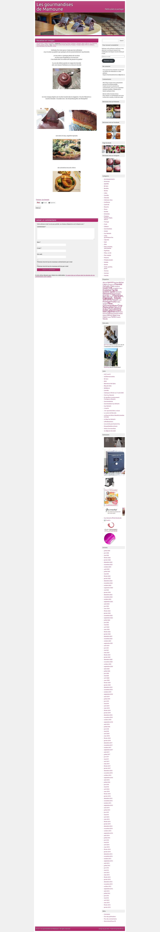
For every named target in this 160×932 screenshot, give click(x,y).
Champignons (110, 284)
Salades (106, 262)
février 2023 (107, 611)
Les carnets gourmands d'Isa (112, 424)
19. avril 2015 (40, 43)
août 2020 (106, 668)
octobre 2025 (107, 567)
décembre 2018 (108, 715)
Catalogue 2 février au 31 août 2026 (114, 392)
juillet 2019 (107, 699)
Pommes (115, 313)
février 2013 (107, 877)
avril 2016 (106, 789)
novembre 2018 (108, 717)
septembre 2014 (108, 833)
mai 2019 (106, 703)
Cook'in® (106, 204)
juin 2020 (106, 673)
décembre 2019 (108, 687)
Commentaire (41, 226)
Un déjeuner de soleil (110, 431)
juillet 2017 (107, 754)
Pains (121, 312)
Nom (39, 242)
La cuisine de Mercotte (110, 413)
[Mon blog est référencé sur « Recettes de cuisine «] (114, 539)
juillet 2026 (107, 550)
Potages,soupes (108, 260)
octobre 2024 (107, 585)
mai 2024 (106, 590)
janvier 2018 (107, 740)
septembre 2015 (108, 805)
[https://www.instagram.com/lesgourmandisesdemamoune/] (113, 165)
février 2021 (107, 655)
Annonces (64, 43)
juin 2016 (106, 784)
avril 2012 (106, 900)
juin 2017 (106, 756)
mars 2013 (107, 875)
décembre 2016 (108, 770)
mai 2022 (106, 624)
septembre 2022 (108, 618)
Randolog (106, 367)
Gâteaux (92, 44)
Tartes (54, 46)
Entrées (106, 211)
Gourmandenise (108, 401)
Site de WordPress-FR (110, 921)
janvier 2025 (107, 578)
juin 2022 (106, 622)
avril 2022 (106, 627)
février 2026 (107, 557)
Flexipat (115, 300)
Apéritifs (106, 183)
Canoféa (106, 195)
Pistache (105, 313)
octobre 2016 (107, 775)
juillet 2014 (107, 837)
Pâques (105, 315)
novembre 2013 (108, 856)
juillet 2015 (107, 810)
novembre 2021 (108, 638)
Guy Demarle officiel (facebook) (112, 518)
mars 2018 (107, 736)
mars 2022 (107, 629)
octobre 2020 (107, 664)
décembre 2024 (108, 580)
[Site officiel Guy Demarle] (114, 527)
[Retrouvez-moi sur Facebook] (113, 132)
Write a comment (49, 43)
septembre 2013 (108, 861)
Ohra (105, 244)
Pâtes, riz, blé (107, 253)
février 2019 (107, 710)
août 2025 (106, 569)
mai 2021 (106, 650)
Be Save (106, 186)
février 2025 (107, 576)
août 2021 (106, 645)
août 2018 (106, 724)
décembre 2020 (108, 659)
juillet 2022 (107, 620)
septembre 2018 (108, 722)
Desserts (68, 44)
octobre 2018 (107, 719)
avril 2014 (106, 844)
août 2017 (106, 752)
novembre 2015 (108, 800)
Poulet (121, 313)
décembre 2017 (108, 743)
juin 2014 (106, 840)
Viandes (106, 275)
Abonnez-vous (108, 60)
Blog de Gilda (107, 386)
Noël (105, 242)
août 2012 (106, 891)
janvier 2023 (107, 613)
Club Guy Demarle (109, 395)
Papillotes (107, 250)
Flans (110, 296)
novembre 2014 (108, 828)
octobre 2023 (107, 599)
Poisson (110, 313)
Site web (39, 254)
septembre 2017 (108, 749)
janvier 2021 (107, 657)
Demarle (118, 292)
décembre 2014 (108, 826)
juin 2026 (106, 553)
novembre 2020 (108, 662)
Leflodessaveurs (108, 421)
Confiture (117, 286)
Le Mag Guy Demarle (109, 419)
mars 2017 (107, 763)
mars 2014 (107, 847)
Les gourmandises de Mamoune (54, 6)
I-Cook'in (106, 408)
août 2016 (106, 780)
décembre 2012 (108, 881)
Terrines (106, 271)
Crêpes (120, 288)
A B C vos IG (107, 374)
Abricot (105, 282)
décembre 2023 (108, 594)
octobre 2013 (107, 858)
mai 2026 (106, 555)
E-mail (39, 248)
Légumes (106, 239)
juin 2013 (106, 868)
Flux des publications (110, 916)
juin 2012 (106, 895)
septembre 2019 (108, 694)
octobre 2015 (107, 803)
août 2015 (106, 807)
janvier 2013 (107, 879)
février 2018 (107, 738)
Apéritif (110, 282)
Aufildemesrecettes (109, 376)
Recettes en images (45, 41)
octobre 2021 (107, 641)
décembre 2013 (108, 854)
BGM (105, 381)
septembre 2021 (108, 643)
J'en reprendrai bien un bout (112, 410)
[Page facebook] (113, 149)
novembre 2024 (108, 583)
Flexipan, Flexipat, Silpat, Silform (80, 43)
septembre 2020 (108, 666)
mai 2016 (106, 787)
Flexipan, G (39, 199)
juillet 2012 (107, 893)
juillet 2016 (107, 782)
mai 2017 (106, 759)
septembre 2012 (108, 888)
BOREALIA (107, 388)
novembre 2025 (108, 564)
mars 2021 (107, 652)
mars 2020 (107, 680)
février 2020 (107, 682)
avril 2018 (106, 733)
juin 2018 (106, 729)
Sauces (106, 264)
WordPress (120, 928)
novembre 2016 (108, 773)
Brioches (116, 282)
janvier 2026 (107, 560)
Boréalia (106, 188)
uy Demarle (45, 199)
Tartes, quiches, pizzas (42, 44)
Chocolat (54, 44)
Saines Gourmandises (110, 428)
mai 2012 (106, 898)
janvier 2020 (107, 685)
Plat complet (107, 255)
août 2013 (106, 863)
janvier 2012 (107, 907)
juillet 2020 (107, 671)
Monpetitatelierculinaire (110, 426)
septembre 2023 (108, 601)
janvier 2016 (107, 796)
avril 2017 (106, 761)
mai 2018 (106, 731)
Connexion (107, 914)
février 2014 (107, 849)
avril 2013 (106, 872)
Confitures (107, 202)
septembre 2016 (108, 777)
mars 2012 (107, 902)
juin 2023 (106, 606)
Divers (69, 43)
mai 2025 (106, 574)
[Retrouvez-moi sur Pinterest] (113, 111)
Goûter (106, 231)
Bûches (106, 190)
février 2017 (107, 766)
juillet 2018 (107, 726)
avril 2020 (106, 678)
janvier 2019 (107, 712)
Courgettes (115, 288)
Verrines (106, 273)
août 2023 (106, 604)
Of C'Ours (106, 344)
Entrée (106, 296)
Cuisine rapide (109, 292)
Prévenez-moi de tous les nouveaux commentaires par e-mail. (55, 262)
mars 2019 (107, 708)
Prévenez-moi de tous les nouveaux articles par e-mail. (53, 266)
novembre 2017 (108, 745)
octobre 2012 (107, 886)
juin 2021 (106, 648)
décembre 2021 (108, 636)
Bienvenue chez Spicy (110, 383)
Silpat (115, 315)
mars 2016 (107, 791)
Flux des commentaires (110, 919)
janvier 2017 (107, 768)
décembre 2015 (108, 798)
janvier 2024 (107, 592)
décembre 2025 (108, 562)
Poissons (106, 257)
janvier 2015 (107, 824)
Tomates (118, 317)
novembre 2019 (108, 689)
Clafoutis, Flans (108, 200)
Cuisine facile (61, 44)
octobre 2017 (107, 747)
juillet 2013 (107, 865)
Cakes (105, 193)
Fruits (105, 224)
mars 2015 (107, 819)
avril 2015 (106, 817)
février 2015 (107, 821)
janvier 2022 (107, 634)
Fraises (119, 300)
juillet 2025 (107, 571)
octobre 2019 (107, 692)
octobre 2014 (107, 831)
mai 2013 (106, 870)
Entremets (107, 214)
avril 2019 (106, 706)
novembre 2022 (108, 615)
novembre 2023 (108, 597)
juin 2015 (106, 812)
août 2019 (106, 696)
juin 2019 (106, 701)
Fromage (106, 222)
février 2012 (107, 905)
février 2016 (107, 793)
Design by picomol (104, 928)
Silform (109, 315)
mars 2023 (107, 608)
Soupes (109, 317)
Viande (105, 319)
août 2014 (106, 835)
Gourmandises (40, 46)
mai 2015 (106, 814)
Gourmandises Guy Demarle (111, 403)
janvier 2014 (107, 851)
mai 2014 (106, 842)
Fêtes (110, 304)
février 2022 (107, 631)
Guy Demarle (93, 43)
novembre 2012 (108, 884)
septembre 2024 (108, 587)
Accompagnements (109, 179)
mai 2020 (106, 675)
